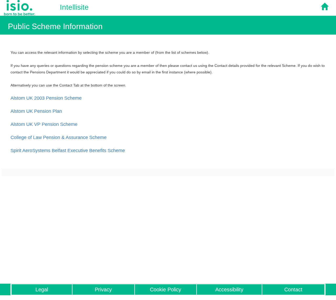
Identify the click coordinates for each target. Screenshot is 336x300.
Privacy (103, 289)
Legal (41, 289)
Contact (293, 289)
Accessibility (229, 289)
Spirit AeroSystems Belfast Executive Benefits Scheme (67, 150)
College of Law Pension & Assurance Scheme (58, 137)
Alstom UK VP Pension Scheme (43, 124)
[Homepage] (326, 9)
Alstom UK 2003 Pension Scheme (46, 98)
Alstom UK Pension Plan (36, 111)
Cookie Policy (165, 289)
